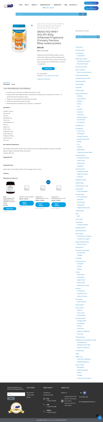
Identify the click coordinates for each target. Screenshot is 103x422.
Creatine (79, 109)
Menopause (80, 367)
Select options (25, 203)
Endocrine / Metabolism (84, 359)
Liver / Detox (79, 219)
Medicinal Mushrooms (83, 207)
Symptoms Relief (80, 318)
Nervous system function (84, 72)
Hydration (80, 96)
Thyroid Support (80, 337)
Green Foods (81, 160)
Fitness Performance (82, 93)
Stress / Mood (80, 308)
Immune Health (80, 194)
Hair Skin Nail (81, 253)
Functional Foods (80, 155)
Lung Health (79, 222)
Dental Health (79, 84)
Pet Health (79, 258)
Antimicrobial (81, 202)
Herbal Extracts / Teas (82, 186)
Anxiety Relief (81, 315)
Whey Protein (81, 282)
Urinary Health (80, 350)
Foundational (79, 128)
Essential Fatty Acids (83, 139)
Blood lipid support (82, 64)
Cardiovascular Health (82, 75)
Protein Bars (80, 277)
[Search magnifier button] (98, 36)
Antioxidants (80, 133)
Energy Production (82, 136)
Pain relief (80, 334)
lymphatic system (81, 227)
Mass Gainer (80, 274)
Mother (79, 372)
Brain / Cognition (80, 70)
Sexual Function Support (84, 236)
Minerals (79, 147)
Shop (26, 5)
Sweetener (80, 166)
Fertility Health (80, 90)
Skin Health (79, 299)
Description (6, 84)
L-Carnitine (80, 114)
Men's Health (79, 233)
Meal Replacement (81, 230)
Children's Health (80, 81)
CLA (78, 106)
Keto (77, 213)
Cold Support (81, 323)
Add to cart (48, 68)
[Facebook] (84, 392)
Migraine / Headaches (83, 331)
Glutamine (80, 112)
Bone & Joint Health (81, 67)
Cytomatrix (80, 263)
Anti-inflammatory (82, 197)
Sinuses (79, 326)
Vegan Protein (81, 280)
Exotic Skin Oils (81, 301)
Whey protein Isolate (51, 24)
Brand (13, 84)
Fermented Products (83, 158)
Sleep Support (80, 305)
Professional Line (81, 261)
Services (34, 5)
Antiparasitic (80, 205)
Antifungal (80, 199)
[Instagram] (81, 392)
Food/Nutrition (80, 125)
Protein (43, 24)
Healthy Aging (80, 183)
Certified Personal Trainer (83, 78)
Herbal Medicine (82, 342)
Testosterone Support (83, 239)
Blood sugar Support (81, 58)
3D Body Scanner (45, 5)
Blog (66, 5)
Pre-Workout (81, 122)
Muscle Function (82, 244)
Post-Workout (81, 119)
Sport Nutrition (81, 98)
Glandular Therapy (81, 180)
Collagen (79, 255)
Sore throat (80, 328)
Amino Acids (80, 131)
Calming (79, 310)
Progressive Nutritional (43, 79)
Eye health (79, 87)
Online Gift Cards (82, 296)
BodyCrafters (51, 420)
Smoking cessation (82, 224)
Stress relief (80, 313)
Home (20, 5)
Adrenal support (80, 50)
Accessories (79, 47)
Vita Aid (79, 266)
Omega (79, 141)
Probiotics (80, 177)
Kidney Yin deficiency (83, 347)
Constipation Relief (82, 171)
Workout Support (82, 117)
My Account (72, 5)
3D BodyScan (81, 291)
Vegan (77, 353)
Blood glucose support (83, 61)
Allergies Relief (81, 321)
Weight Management (83, 362)
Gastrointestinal (80, 169)
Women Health (80, 365)
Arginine (79, 101)
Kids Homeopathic (82, 191)
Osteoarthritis (80, 247)
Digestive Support (82, 174)
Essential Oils (81, 55)
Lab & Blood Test (82, 293)
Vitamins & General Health (84, 152)
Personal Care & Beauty (82, 250)
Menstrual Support (82, 370)
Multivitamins (81, 149)
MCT (78, 216)
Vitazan (79, 269)
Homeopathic (79, 189)
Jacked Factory (80, 210)
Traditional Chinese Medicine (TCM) (86, 340)
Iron (78, 144)
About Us (65, 388)
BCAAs (79, 104)
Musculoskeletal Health (82, 242)
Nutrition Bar (57, 5)
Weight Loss (79, 356)
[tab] (6, 84)
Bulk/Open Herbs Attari (83, 345)
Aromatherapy (80, 53)
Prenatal (79, 375)
